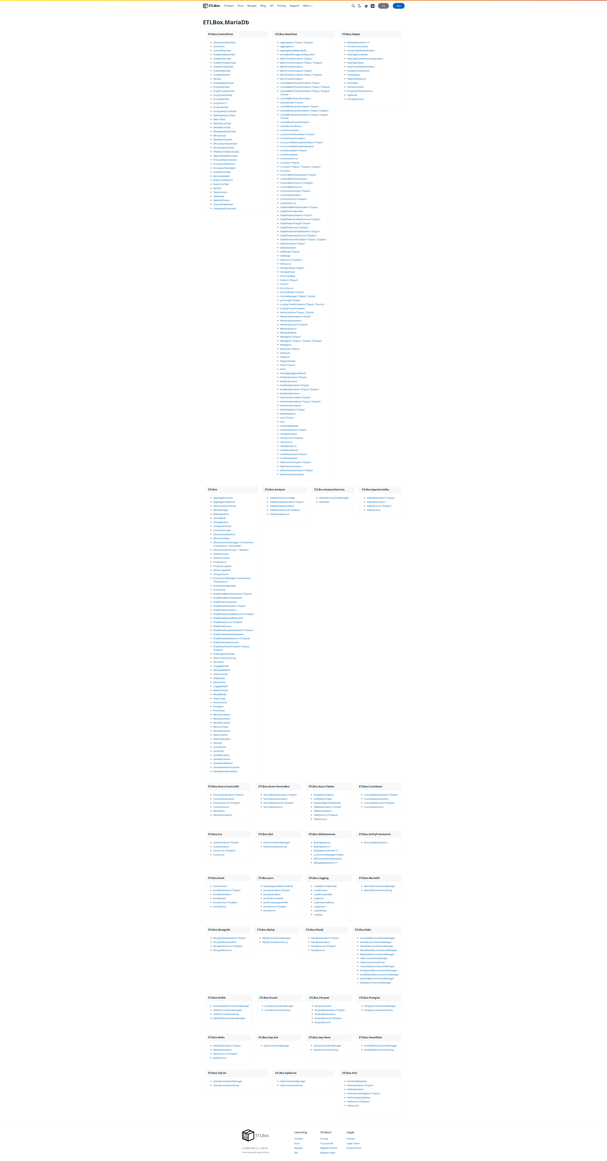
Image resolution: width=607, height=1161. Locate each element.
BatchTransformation (291, 66)
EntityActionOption (324, 794)
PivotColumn (220, 702)
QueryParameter (222, 171)
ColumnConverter (289, 130)
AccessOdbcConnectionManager (377, 937)
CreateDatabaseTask (224, 54)
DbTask (217, 78)
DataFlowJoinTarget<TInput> (295, 223)
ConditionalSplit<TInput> (293, 150)
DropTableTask (221, 99)
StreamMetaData (289, 425)
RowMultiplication (290, 393)
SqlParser (352, 95)
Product (229, 5)
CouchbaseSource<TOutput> (379, 802)
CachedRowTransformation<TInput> (299, 106)
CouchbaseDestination (376, 798)
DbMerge (285, 255)
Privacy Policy (353, 1147)
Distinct (284, 284)
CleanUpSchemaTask (224, 42)
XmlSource (353, 1105)
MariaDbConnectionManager (379, 886)
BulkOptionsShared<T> (326, 850)
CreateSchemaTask (223, 66)
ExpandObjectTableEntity (327, 802)
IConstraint (219, 589)
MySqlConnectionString (275, 942)
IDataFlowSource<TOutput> (228, 622)
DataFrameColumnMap (282, 497)
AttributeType (220, 509)
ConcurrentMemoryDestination (297, 146)
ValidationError (288, 446)
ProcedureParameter (224, 167)
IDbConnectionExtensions (328, 858)
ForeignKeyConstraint (224, 111)
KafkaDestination (376, 501)
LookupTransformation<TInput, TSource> (302, 304)
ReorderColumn (221, 722)
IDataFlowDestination (224, 609)
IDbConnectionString (224, 657)
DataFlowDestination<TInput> (296, 215)
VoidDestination (289, 458)
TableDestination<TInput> (328, 806)
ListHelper (352, 82)
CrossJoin (285, 170)
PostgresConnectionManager (380, 1005)
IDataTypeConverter (224, 653)
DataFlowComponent (291, 211)
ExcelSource (219, 906)
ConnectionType (222, 530)
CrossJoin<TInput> (290, 162)
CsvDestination (221, 846)
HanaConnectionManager (327, 1045)
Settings (217, 742)
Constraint (218, 46)
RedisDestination (222, 1049)
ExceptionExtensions (358, 70)
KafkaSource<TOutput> (379, 505)
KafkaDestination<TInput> (381, 497)
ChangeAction (220, 522)
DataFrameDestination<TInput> (287, 501)
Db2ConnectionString (275, 846)
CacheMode (219, 518)
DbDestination (288, 247)
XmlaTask (324, 501)
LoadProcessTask (323, 894)
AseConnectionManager (276, 1045)
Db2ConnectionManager (277, 842)
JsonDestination (272, 894)
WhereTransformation (292, 474)
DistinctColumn (221, 557)
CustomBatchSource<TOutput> (296, 182)
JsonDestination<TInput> (277, 890)
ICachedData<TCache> (292, 292)
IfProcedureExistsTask (225, 143)
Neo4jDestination (320, 942)
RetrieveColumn (221, 730)
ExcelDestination (222, 894)
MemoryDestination (291, 320)
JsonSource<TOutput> (275, 906)
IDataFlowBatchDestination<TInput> (232, 593)
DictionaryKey (287, 275)
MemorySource (288, 328)
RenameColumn (221, 718)
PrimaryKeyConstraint (225, 159)
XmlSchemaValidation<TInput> (363, 1093)
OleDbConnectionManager (227, 1010)
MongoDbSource (222, 950)
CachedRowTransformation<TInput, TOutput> (304, 110)
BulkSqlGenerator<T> (358, 42)
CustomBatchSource (291, 186)
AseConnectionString (224, 505)
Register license (328, 1147)
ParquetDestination (325, 1014)
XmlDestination (355, 1089)
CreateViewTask (221, 74)
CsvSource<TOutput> (224, 850)
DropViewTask (221, 107)
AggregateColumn (223, 497)
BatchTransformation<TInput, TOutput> (301, 62)
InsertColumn (220, 674)
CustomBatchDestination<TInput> (298, 174)
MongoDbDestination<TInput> (229, 937)
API (272, 5)
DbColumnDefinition (224, 534)
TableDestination (323, 810)
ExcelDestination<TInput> (227, 890)
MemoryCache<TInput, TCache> (297, 312)
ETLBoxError (220, 562)
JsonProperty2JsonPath (276, 902)
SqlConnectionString (291, 1085)
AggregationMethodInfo (293, 50)
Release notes (327, 1152)
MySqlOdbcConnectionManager (377, 954)
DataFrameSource (279, 514)
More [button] (306, 5)
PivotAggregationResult (293, 373)
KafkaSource (373, 509)
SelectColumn (220, 734)
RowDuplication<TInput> (293, 377)
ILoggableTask (221, 666)
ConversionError (289, 158)
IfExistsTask (219, 135)
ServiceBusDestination (276, 798)
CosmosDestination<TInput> (228, 794)
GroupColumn (220, 574)
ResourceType (220, 726)
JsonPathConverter (274, 898)
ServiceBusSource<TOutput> (279, 802)
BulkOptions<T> (322, 846)
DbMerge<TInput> (290, 251)
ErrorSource (286, 288)
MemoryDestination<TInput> (295, 316)
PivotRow (218, 706)
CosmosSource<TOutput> (227, 802)
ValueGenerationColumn (226, 767)
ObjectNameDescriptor (225, 155)
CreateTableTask (222, 70)
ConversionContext (357, 46)
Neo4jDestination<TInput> (325, 937)
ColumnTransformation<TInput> (297, 134)
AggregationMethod (224, 501)
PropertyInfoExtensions (360, 90)
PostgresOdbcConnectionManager (378, 970)
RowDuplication (288, 381)
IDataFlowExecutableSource (228, 617)
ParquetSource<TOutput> (328, 1018)
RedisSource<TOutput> (225, 1053)
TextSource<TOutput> (292, 437)
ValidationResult (289, 450)
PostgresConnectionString (378, 1010)
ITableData (219, 678)
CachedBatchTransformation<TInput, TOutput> (305, 86)
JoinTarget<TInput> (290, 300)
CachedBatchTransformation (295, 98)
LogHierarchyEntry (324, 902)
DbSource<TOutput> (291, 259)
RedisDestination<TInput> (227, 1045)
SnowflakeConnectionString (379, 1049)
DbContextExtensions (375, 842)
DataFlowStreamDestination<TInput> (300, 231)
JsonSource (270, 910)
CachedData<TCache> (292, 102)
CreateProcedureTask (224, 62)
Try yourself (326, 1143)
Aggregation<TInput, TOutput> (296, 42)
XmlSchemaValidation (359, 1097)
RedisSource (220, 1057)
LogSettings (320, 910)
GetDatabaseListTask (224, 115)
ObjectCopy (219, 698)
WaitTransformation (291, 466)
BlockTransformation (291, 78)
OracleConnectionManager (279, 1005)
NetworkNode (287, 361)
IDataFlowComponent (225, 601)
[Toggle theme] (360, 6)
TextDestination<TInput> (293, 429)
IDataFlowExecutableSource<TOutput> (233, 614)
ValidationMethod (223, 763)
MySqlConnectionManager (276, 937)
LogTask (318, 914)
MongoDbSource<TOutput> (228, 946)
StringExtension (355, 99)
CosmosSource (221, 806)
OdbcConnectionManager (374, 958)
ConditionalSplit (288, 154)
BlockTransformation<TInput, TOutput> (301, 74)
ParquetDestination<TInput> (330, 1010)
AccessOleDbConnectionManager (231, 1005)
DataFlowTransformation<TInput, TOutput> (303, 239)
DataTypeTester (355, 62)
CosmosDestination (223, 798)
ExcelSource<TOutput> (225, 902)
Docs (241, 5)
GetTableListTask (222, 123)
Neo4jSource (318, 950)
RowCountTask (221, 184)
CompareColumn (222, 526)
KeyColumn (219, 682)
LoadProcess (321, 890)
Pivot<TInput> (287, 364)
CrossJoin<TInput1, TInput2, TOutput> (300, 166)
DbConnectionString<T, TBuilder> (231, 549)
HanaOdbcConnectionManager (376, 946)
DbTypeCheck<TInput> (292, 267)
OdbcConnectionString (372, 962)
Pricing (281, 5)
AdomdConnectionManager (334, 497)
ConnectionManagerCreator (329, 854)
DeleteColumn (221, 553)
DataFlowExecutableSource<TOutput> (300, 219)
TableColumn (220, 192)
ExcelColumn (220, 886)
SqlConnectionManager (293, 1081)
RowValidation (288, 413)
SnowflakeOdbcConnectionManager (379, 974)
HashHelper (353, 74)
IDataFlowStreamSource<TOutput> (231, 638)
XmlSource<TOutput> (358, 1101)
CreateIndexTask (222, 58)
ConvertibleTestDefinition (361, 50)
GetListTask (219, 119)
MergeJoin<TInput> (290, 336)
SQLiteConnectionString (226, 1085)
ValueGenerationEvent (225, 771)
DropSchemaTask (222, 95)
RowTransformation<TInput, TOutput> (300, 401)
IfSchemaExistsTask (223, 147)
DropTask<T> (220, 103)
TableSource (320, 819)
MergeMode (219, 694)
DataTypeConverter (357, 54)
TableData (218, 196)
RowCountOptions (223, 180)
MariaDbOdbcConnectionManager (378, 950)
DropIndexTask (221, 86)
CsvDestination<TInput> (226, 842)
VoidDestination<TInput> (293, 454)
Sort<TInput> (287, 417)
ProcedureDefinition (224, 163)
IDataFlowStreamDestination (228, 634)
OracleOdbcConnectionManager (377, 966)
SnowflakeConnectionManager (380, 1045)
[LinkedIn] (372, 6)
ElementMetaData (356, 1081)
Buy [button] (399, 5)
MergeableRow (288, 332)
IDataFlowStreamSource (226, 642)
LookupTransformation (292, 308)
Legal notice (353, 1143)
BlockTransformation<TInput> (296, 70)
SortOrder (218, 751)
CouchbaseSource (373, 806)
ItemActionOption (222, 814)
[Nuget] (365, 6)
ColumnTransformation (292, 138)
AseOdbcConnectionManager (376, 942)
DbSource (285, 263)
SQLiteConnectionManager (227, 1081)
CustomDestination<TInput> (295, 190)
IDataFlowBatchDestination (227, 597)
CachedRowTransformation (294, 122)
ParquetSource (323, 1022)
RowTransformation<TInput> (295, 397)
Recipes (252, 5)
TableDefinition (221, 200)
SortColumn (219, 746)
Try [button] (383, 5)
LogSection (320, 906)
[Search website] (353, 6)
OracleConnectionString (277, 1010)
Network (284, 356)
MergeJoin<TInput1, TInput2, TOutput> (301, 340)
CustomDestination (290, 195)
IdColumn (218, 661)
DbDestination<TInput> (293, 243)
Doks (266, 1152)
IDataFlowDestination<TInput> (229, 605)
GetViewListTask (221, 127)
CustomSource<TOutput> (293, 198)
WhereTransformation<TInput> (296, 470)
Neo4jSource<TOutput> (323, 946)
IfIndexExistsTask (222, 139)
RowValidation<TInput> (292, 409)
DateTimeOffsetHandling (360, 66)
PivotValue (219, 710)
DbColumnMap (221, 538)
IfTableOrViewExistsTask (226, 151)
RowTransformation (290, 405)
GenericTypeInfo (222, 570)
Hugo (259, 1152)
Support (294, 5)
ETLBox (214, 5)
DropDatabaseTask (223, 82)
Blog (263, 5)
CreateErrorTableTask (325, 886)
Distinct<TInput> (289, 280)
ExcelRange (219, 898)
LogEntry (318, 898)
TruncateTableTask (223, 204)
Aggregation (287, 46)
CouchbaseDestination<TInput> (381, 794)
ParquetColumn (323, 1005)
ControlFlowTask (222, 50)
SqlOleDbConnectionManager (229, 1018)
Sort (282, 421)
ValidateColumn (221, 759)
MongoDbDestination (225, 942)
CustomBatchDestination (293, 178)
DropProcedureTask (224, 90)
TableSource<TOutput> (326, 814)
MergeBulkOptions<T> (326, 862)
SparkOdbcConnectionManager (377, 978)
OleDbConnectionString (226, 1014)
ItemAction (219, 810)
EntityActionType (323, 798)
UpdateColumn (221, 755)
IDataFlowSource (222, 626)
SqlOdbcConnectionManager (375, 982)
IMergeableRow (221, 669)
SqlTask (217, 188)
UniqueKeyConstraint (224, 208)
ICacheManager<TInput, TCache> (298, 296)
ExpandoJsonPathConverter (278, 886)
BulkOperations (322, 842)
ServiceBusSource (273, 806)
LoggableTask (220, 686)
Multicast (285, 352)
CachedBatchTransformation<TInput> (300, 82)
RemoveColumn (221, 714)
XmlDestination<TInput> (360, 1085)
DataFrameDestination (282, 505)
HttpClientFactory (356, 78)
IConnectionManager (224, 585)
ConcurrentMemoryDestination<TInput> (301, 142)
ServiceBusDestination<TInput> (280, 794)
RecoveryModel (221, 176)
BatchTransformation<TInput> (296, 58)
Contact (350, 1138)
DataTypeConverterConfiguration (365, 58)
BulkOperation (221, 514)
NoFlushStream (355, 86)
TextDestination (288, 433)
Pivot (283, 369)
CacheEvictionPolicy (290, 126)
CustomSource (288, 203)
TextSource (286, 441)
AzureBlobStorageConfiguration (297, 54)
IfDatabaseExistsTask (224, 131)
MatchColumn (220, 690)
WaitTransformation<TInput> (295, 462)
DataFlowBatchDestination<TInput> (299, 207)
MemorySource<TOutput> (294, 324)
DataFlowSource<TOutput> (294, 227)
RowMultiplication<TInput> (294, 385)
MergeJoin (285, 344)
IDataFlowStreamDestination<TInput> (233, 630)
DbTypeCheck (287, 271)
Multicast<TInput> (290, 348)
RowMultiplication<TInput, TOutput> (299, 389)
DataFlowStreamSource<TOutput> (298, 235)
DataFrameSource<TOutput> (285, 509)
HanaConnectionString (326, 1049)
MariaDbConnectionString (378, 890)
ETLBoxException (222, 566)
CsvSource (218, 854)
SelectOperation (221, 738)
